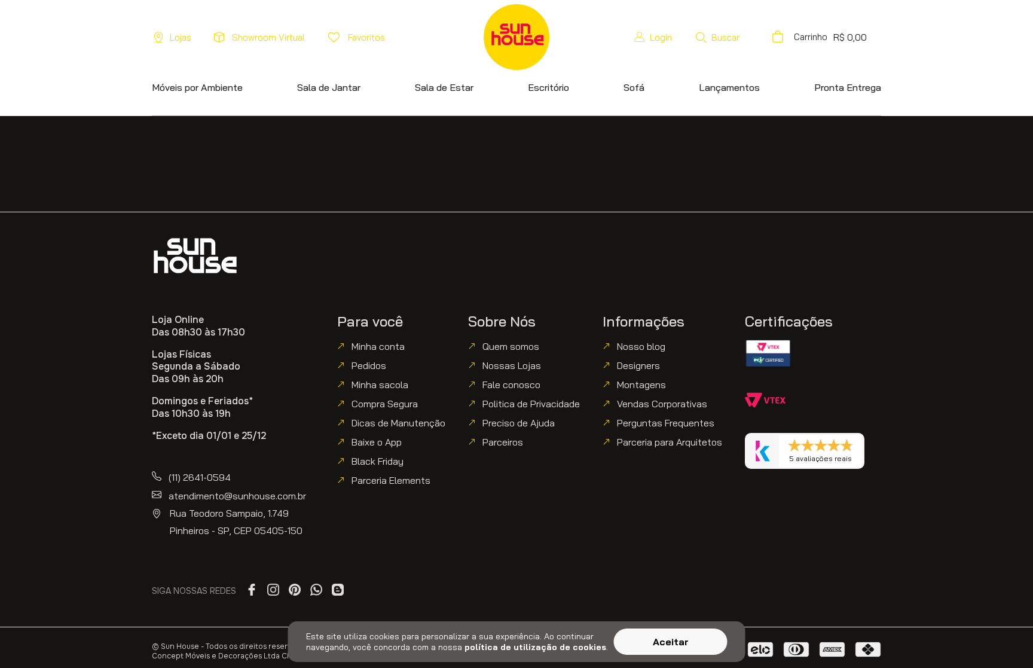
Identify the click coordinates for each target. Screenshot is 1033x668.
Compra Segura (385, 404)
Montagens (641, 385)
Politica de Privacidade (531, 404)
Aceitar (671, 642)
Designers (638, 365)
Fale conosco (511, 385)
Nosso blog (641, 346)
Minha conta (378, 346)
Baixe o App (377, 442)
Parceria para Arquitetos (669, 442)
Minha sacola (380, 385)
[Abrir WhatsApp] (1003, 638)
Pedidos (369, 365)
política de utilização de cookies (535, 647)
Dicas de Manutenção (398, 423)
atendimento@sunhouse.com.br (237, 496)
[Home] (195, 255)
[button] (717, 37)
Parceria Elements (391, 480)
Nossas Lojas (511, 365)
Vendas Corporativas (662, 404)
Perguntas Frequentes (665, 423)
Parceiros (502, 442)
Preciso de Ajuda (518, 423)
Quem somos (510, 346)
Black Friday (378, 461)
